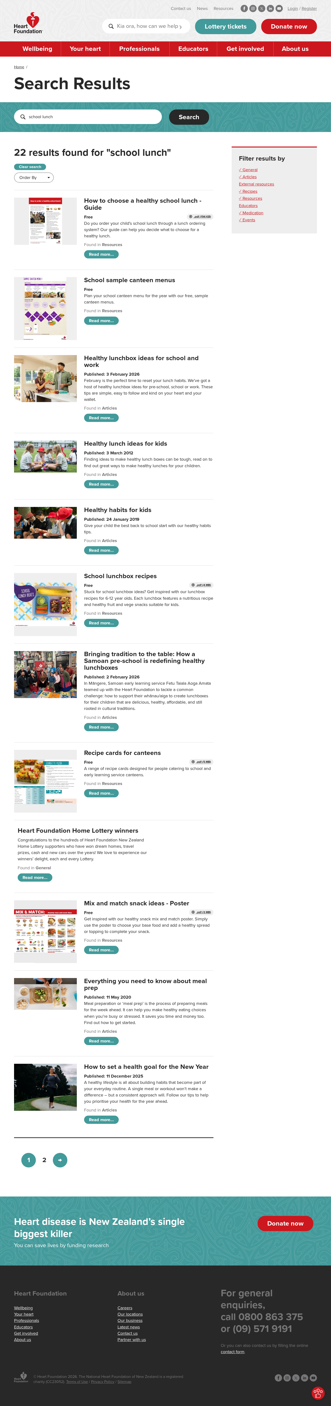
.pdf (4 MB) (203, 585)
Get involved (245, 49)
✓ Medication (251, 213)
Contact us (181, 8)
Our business (130, 1320)
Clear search (30, 166)
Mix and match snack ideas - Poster (136, 903)
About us (295, 49)
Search (189, 117)
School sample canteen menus (129, 280)
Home (19, 67)
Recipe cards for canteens (122, 753)
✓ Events (247, 220)
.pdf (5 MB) (203, 762)
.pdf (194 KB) (202, 216)
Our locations (130, 1314)
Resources (223, 8)
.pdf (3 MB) (203, 912)
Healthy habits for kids (117, 510)
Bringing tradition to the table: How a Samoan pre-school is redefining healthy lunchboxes (144, 661)
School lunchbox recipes (120, 576)
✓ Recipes (248, 191)
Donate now (289, 27)
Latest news (129, 1327)
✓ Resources (250, 198)
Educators (193, 49)
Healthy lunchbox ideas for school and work (141, 361)
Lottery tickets (226, 27)
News (202, 8)
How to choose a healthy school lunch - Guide (142, 204)
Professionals (139, 49)
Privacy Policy (102, 1381)
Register (309, 8)
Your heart (85, 49)
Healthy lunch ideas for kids (125, 444)
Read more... (101, 254)
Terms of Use (77, 1381)
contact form (232, 1351)
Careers (125, 1308)
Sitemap (124, 1381)
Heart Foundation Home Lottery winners (78, 831)
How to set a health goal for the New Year (146, 1067)
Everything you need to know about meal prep (145, 984)
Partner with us (132, 1339)
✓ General (248, 169)
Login (293, 8)
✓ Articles (248, 176)
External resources (256, 184)
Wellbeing (37, 49)
